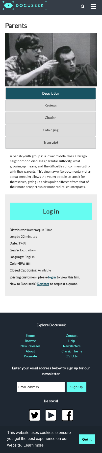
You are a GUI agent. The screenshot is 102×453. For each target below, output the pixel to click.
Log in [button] (51, 211)
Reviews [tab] (51, 105)
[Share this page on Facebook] (67, 415)
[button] (83, 7)
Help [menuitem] (71, 341)
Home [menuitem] (30, 336)
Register (43, 284)
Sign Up (76, 387)
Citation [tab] (50, 118)
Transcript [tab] (50, 142)
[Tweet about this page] (34, 415)
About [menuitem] (30, 351)
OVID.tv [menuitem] (72, 356)
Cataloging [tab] (50, 130)
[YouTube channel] (51, 415)
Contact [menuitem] (71, 336)
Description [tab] (50, 93)
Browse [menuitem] (30, 341)
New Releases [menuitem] (30, 346)
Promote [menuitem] (30, 356)
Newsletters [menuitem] (71, 346)
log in (52, 277)
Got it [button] (87, 439)
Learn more (34, 445)
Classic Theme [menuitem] (71, 351)
